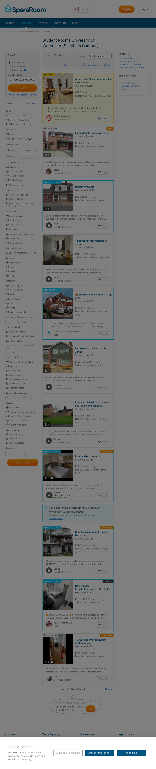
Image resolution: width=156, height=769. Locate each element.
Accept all (131, 752)
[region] (78, 753)
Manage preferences (68, 752)
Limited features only (100, 752)
